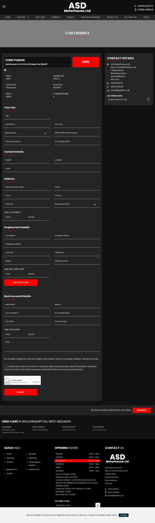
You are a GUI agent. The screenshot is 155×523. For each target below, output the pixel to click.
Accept (124, 515)
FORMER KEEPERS (60, 94)
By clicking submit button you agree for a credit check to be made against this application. (51, 359)
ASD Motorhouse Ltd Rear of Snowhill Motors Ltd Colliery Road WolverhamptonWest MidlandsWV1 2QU (123, 71)
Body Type (11, 85)
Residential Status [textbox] (62, 204)
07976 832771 (145, 5)
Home (7, 17)
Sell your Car (130, 17)
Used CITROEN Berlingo (40, 430)
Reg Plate (57, 85)
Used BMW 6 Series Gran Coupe (13, 432)
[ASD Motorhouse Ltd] (117, 463)
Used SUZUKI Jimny (99, 430)
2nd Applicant (21, 282)
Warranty (55, 17)
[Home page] (77, 7)
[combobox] (27, 133)
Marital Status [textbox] (10, 133)
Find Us (146, 17)
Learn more (111, 515)
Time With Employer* (14, 269)
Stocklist (21, 17)
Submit (21, 392)
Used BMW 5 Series (8, 430)
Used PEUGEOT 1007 (69, 430)
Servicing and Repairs (90, 17)
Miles (8, 94)
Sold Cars (40, 17)
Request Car (112, 17)
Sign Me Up (142, 410)
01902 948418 (145, 9)
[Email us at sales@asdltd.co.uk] (4, 6)
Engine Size (58, 76)
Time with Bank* (12, 330)
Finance (70, 17)
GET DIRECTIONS (62, 501)
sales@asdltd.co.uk (120, 90)
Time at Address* (12, 212)
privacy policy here (73, 369)
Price (8, 76)
